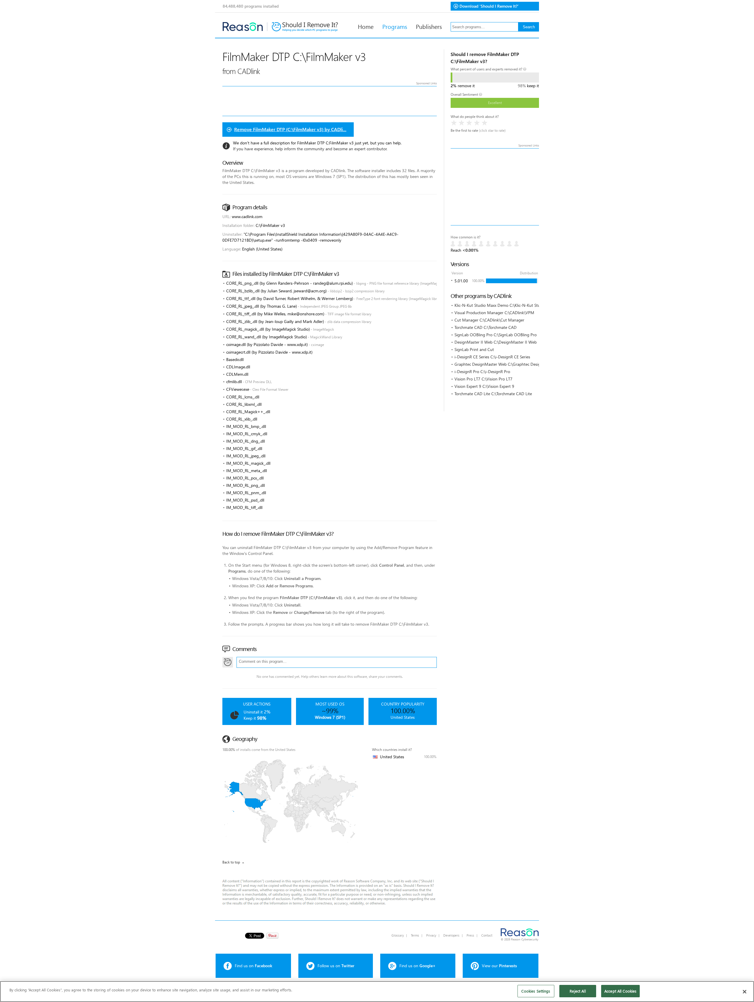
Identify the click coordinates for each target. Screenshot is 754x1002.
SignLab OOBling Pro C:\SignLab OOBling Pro (495, 334)
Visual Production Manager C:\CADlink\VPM (494, 312)
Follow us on (336, 965)
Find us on (253, 965)
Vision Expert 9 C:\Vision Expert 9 (484, 386)
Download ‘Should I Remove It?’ (489, 6)
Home (365, 26)
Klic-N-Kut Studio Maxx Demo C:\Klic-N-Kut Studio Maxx (505, 305)
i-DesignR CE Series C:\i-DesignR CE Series (492, 357)
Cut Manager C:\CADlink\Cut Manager (489, 320)
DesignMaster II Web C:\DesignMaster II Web (495, 342)
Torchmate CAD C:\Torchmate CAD (485, 327)
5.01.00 (461, 281)
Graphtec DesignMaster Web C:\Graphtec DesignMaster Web (509, 364)
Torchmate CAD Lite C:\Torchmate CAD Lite (493, 393)
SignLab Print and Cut (474, 349)
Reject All (578, 990)
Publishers (429, 26)
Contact (486, 935)
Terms (415, 935)
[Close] (744, 991)
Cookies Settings (535, 990)
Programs (394, 26)
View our (499, 965)
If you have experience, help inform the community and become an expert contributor (310, 148)
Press (470, 935)
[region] (377, 991)
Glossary (397, 935)
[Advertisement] (495, 187)
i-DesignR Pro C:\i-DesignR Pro (482, 371)
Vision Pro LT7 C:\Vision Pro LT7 (483, 379)
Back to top (231, 862)
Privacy (431, 935)
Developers (451, 935)
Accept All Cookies (620, 990)
